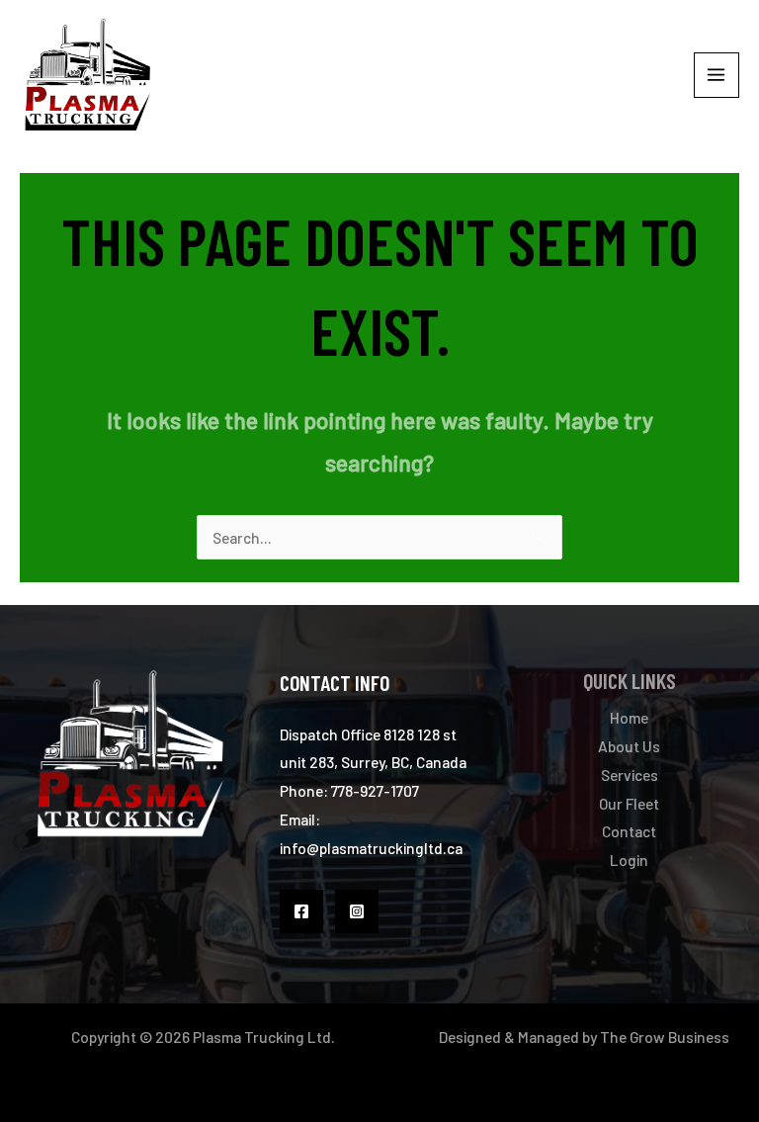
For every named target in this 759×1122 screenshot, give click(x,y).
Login (629, 859)
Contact (629, 830)
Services (629, 774)
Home (629, 717)
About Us (629, 745)
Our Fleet (629, 803)
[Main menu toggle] (716, 75)
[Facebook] (301, 911)
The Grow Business (664, 1036)
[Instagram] (357, 911)
